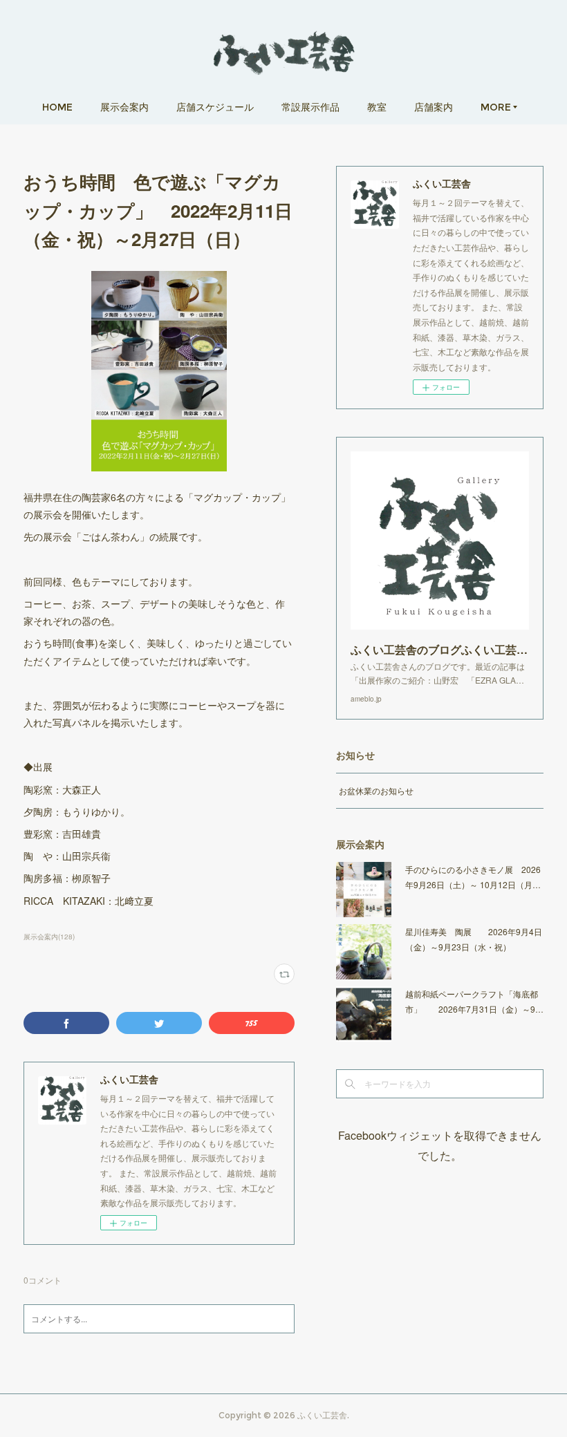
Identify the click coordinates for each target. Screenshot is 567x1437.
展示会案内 (124, 107)
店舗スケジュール (215, 107)
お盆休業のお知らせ (376, 790)
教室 (377, 107)
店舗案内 (433, 107)
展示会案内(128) (49, 936)
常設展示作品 (310, 107)
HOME (57, 107)
